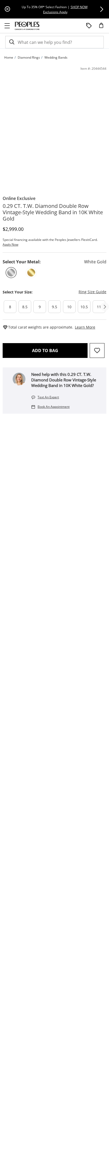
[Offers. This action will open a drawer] (89, 26)
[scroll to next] (105, 306)
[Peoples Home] (27, 26)
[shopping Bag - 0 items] (103, 27)
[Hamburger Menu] (7, 26)
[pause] (7, 9)
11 (99, 306)
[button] (101, 9)
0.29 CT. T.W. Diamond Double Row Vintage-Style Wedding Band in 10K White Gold (53, 212)
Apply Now (10, 244)
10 (69, 306)
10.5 (84, 306)
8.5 (25, 306)
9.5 (54, 306)
